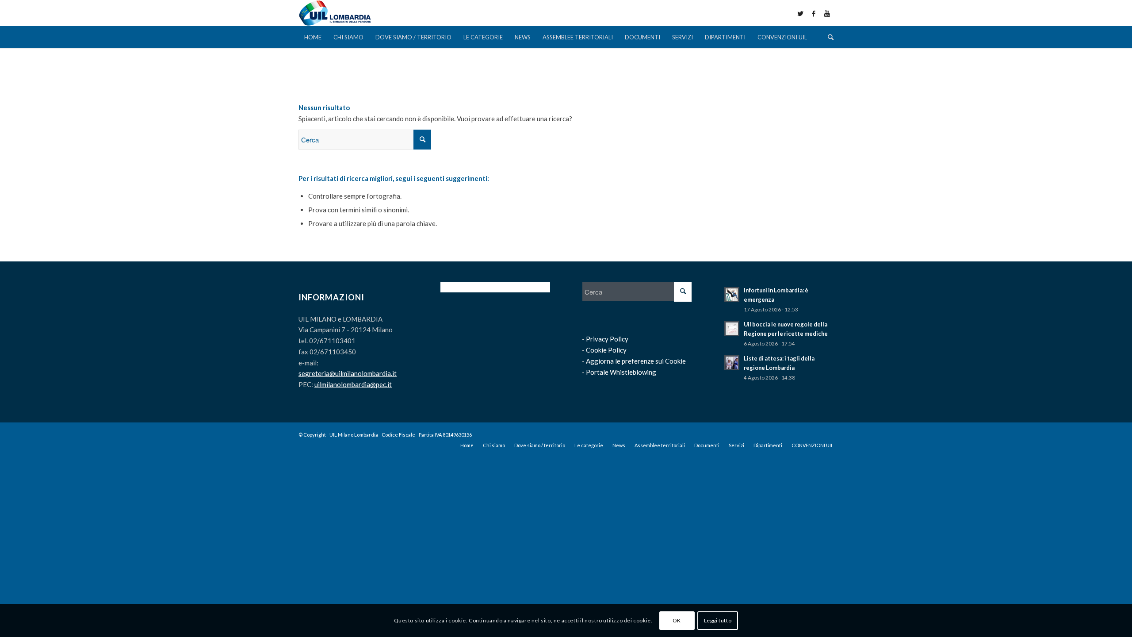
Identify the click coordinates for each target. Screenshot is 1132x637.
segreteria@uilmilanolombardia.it (347, 373)
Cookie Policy (606, 350)
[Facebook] (813, 13)
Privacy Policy (607, 339)
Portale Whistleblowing (621, 372)
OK (677, 620)
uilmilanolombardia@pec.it (353, 384)
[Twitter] (800, 13)
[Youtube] (827, 13)
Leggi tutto (718, 620)
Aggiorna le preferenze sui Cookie (636, 361)
